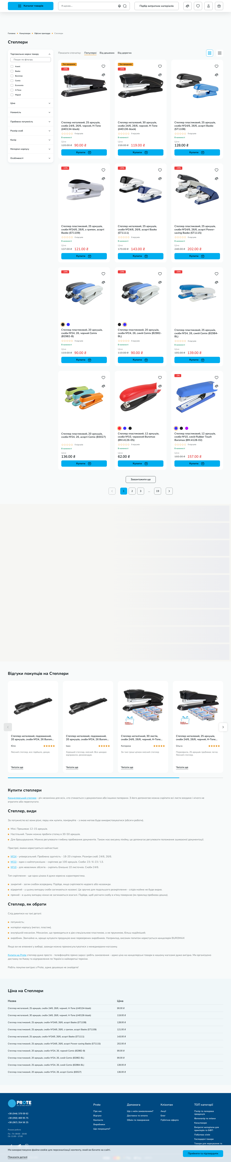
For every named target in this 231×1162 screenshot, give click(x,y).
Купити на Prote (17, 955)
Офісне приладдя (42, 33)
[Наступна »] (169, 491)
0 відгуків (79, 133)
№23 (13, 862)
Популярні (90, 53)
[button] (8, 727)
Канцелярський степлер (22, 798)
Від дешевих (107, 53)
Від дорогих (125, 53)
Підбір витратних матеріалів (157, 6)
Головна (11, 33)
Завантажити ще (141, 479)
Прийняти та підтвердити (203, 1153)
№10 (13, 867)
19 (157, 491)
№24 (13, 856)
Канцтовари (24, 33)
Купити (80, 152)
